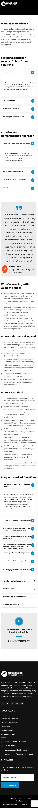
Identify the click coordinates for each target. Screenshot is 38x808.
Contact (19, 801)
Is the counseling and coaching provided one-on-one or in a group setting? (17, 529)
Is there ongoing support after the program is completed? (18, 570)
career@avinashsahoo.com (16, 750)
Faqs (29, 798)
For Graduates (9, 589)
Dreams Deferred (9, 100)
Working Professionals (10, 722)
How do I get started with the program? (17, 553)
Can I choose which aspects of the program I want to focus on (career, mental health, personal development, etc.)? (18, 546)
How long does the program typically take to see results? (17, 537)
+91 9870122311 (11, 746)
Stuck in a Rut (7, 72)
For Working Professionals (14, 596)
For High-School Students (14, 581)
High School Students (10, 718)
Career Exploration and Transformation (17, 143)
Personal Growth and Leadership (14, 180)
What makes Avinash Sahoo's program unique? (16, 485)
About (20, 798)
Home (10, 798)
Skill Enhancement (9, 188)
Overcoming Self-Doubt (11, 109)
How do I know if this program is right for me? (17, 521)
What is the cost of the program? (14, 561)
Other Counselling (11, 604)
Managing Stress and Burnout (13, 117)
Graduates (6, 726)
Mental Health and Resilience (13, 172)
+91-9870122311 (19, 641)
